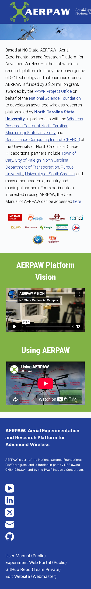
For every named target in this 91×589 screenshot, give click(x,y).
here (77, 201)
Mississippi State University (30, 132)
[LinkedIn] (45, 500)
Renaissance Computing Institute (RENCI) (42, 139)
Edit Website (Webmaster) (31, 576)
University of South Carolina (50, 173)
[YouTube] (45, 488)
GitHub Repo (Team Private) (33, 569)
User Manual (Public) (25, 555)
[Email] (45, 524)
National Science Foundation (55, 98)
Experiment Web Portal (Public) (36, 562)
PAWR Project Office (53, 91)
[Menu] (83, 12)
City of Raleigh (28, 160)
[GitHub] (45, 536)
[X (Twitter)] (45, 512)
